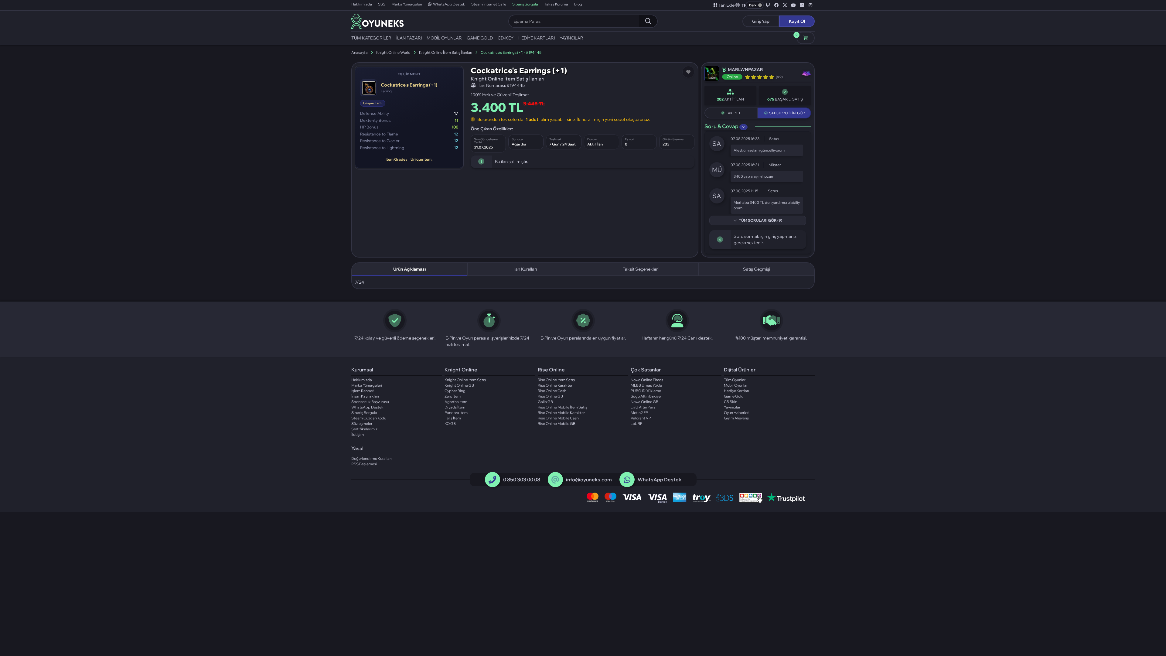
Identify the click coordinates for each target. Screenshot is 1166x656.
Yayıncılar (732, 407)
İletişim (357, 434)
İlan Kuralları (525, 269)
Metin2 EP (639, 412)
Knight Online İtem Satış (465, 380)
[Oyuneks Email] (555, 480)
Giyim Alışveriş (736, 418)
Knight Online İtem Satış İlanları (445, 52)
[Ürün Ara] (648, 21)
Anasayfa (359, 52)
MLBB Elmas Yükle (646, 385)
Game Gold (734, 396)
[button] (741, 5)
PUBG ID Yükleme (646, 390)
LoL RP (637, 423)
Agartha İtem (456, 401)
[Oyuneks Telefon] (492, 480)
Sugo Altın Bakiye (646, 396)
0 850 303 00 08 (521, 480)
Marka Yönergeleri (406, 4)
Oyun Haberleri (736, 412)
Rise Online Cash (552, 390)
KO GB (450, 423)
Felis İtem (453, 418)
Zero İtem (453, 396)
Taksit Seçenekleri (641, 269)
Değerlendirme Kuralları (371, 458)
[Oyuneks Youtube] (793, 5)
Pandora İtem (456, 412)
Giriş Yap (760, 21)
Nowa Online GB (644, 401)
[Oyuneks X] (785, 5)
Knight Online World (393, 52)
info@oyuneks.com (589, 480)
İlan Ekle (727, 5)
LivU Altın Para (643, 407)
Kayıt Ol (797, 21)
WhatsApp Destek (449, 4)
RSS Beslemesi (364, 464)
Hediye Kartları (736, 390)
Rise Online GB (550, 396)
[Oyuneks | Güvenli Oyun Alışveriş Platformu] (377, 20)
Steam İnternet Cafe (488, 4)
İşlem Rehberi (362, 390)
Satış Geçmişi (756, 269)
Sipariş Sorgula (525, 4)
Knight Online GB (459, 385)
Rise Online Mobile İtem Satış (562, 407)
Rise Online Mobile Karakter (561, 412)
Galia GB (545, 401)
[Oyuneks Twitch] (768, 5)
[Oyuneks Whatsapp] (627, 480)
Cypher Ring (455, 390)
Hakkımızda (361, 4)
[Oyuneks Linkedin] (802, 5)
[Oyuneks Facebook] (776, 5)
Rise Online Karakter (555, 385)
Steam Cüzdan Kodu (368, 418)
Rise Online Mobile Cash (558, 418)
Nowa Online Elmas (647, 380)
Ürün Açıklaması (409, 269)
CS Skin (730, 401)
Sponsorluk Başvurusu (370, 401)
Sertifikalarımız (364, 429)
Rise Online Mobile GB (556, 423)
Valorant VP (641, 418)
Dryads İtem (455, 407)
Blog (578, 4)
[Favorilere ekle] (688, 72)
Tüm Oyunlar (734, 380)
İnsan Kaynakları (365, 396)
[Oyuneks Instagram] (810, 5)
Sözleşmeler (361, 423)
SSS (381, 4)
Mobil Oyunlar (736, 385)
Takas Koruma (556, 4)
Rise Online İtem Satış (556, 380)
